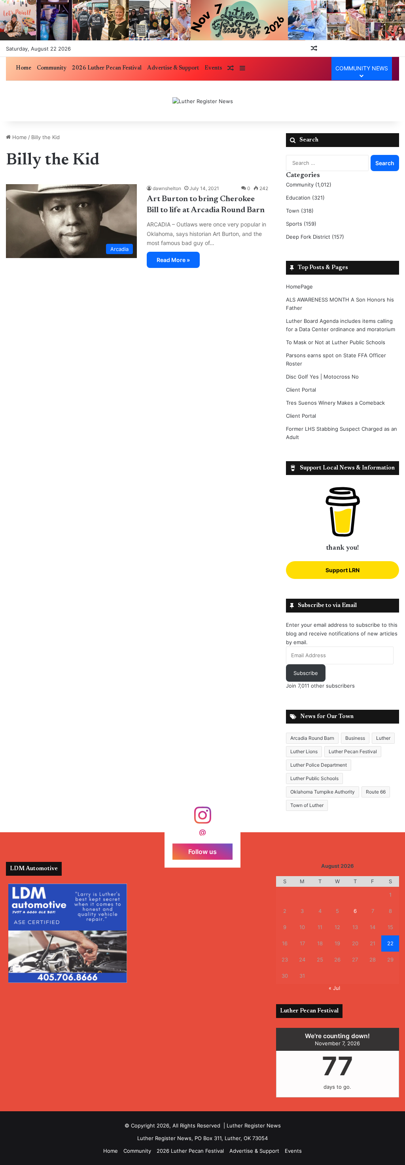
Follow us (202, 851)
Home (23, 68)
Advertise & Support (173, 68)
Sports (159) (301, 224)
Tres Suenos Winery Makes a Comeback (335, 403)
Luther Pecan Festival (353, 751)
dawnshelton (167, 188)
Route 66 (376, 792)
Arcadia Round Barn (312, 738)
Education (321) (305, 197)
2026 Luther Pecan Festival (107, 68)
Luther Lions (304, 751)
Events (213, 68)
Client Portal (301, 389)
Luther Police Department (318, 765)
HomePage (299, 286)
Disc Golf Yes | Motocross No (322, 376)
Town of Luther (307, 805)
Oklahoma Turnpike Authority (322, 792)
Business (355, 738)
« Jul (334, 988)
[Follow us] (202, 819)
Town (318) (300, 210)
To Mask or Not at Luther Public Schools (335, 342)
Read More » (173, 259)
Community (51, 68)
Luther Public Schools (314, 778)
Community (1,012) (308, 184)
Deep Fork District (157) (315, 237)
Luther (383, 738)
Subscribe (305, 673)
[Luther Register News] (202, 101)
